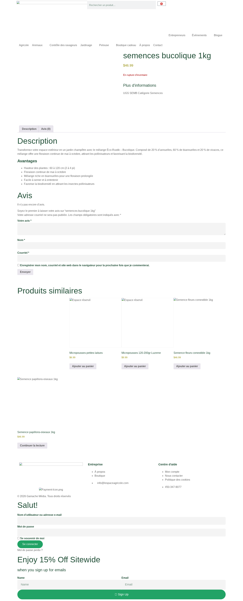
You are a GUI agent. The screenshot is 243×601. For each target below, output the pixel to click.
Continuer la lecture (32, 445)
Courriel (23, 252)
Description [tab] (29, 128)
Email (125, 577)
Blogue (218, 35)
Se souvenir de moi (32, 538)
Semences (156, 93)
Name (21, 577)
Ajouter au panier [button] (83, 366)
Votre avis (24, 220)
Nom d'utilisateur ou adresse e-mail (39, 514)
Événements (199, 35)
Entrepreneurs (177, 35)
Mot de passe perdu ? (30, 550)
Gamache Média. (37, 496)
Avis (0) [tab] (45, 128)
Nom (21, 240)
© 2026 (22, 496)
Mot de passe (25, 526)
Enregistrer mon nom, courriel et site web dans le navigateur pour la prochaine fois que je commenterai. (84, 265)
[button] (39, 45)
